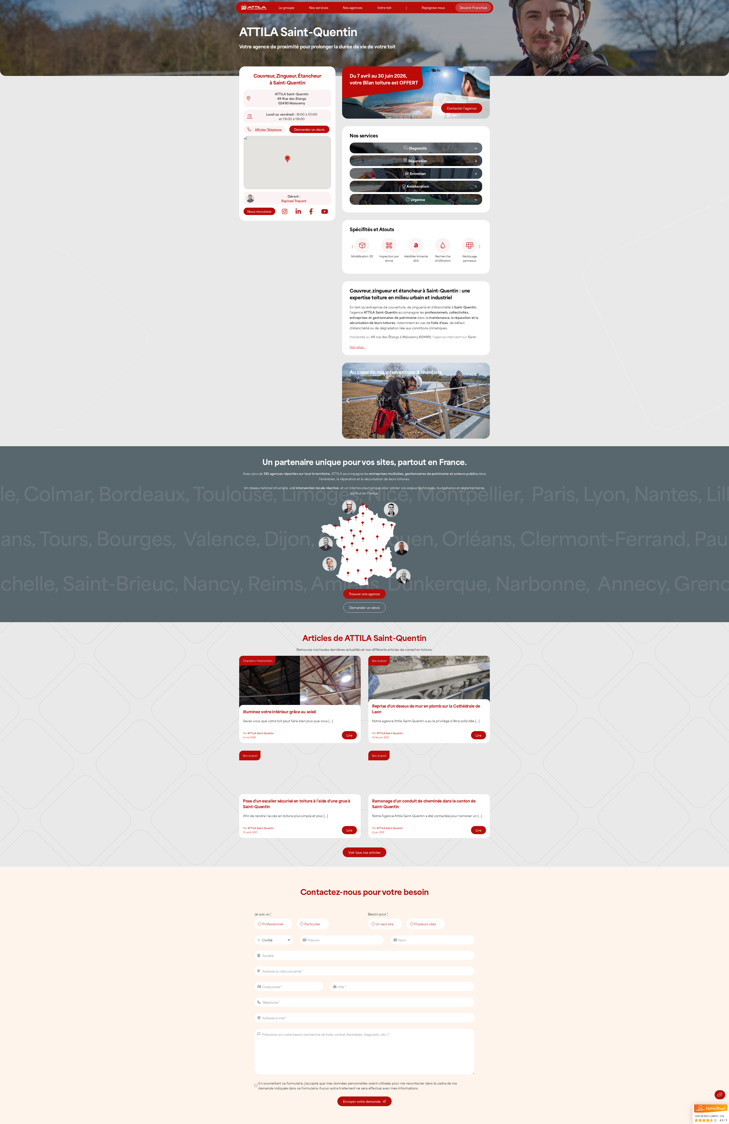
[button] (420, 148)
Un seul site (384, 923)
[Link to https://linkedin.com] (298, 211)
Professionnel (272, 923)
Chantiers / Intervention (257, 661)
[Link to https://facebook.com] (311, 211)
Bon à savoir (379, 661)
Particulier (312, 923)
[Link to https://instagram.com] (284, 211)
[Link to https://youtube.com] (324, 211)
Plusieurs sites (425, 923)
